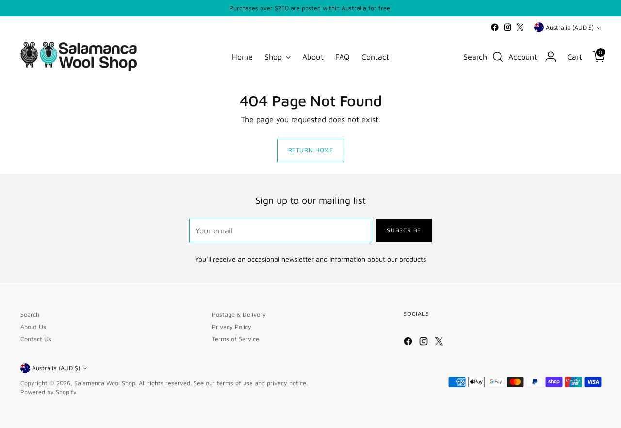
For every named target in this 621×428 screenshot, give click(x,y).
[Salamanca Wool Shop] (78, 56)
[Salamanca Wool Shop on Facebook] (494, 27)
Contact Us (35, 339)
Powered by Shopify (48, 391)
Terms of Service (235, 339)
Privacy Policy (231, 326)
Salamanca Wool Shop (104, 383)
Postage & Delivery (239, 314)
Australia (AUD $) (570, 27)
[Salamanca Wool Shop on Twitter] (520, 27)
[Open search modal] (497, 56)
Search (29, 314)
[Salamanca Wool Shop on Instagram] (507, 27)
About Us (33, 326)
